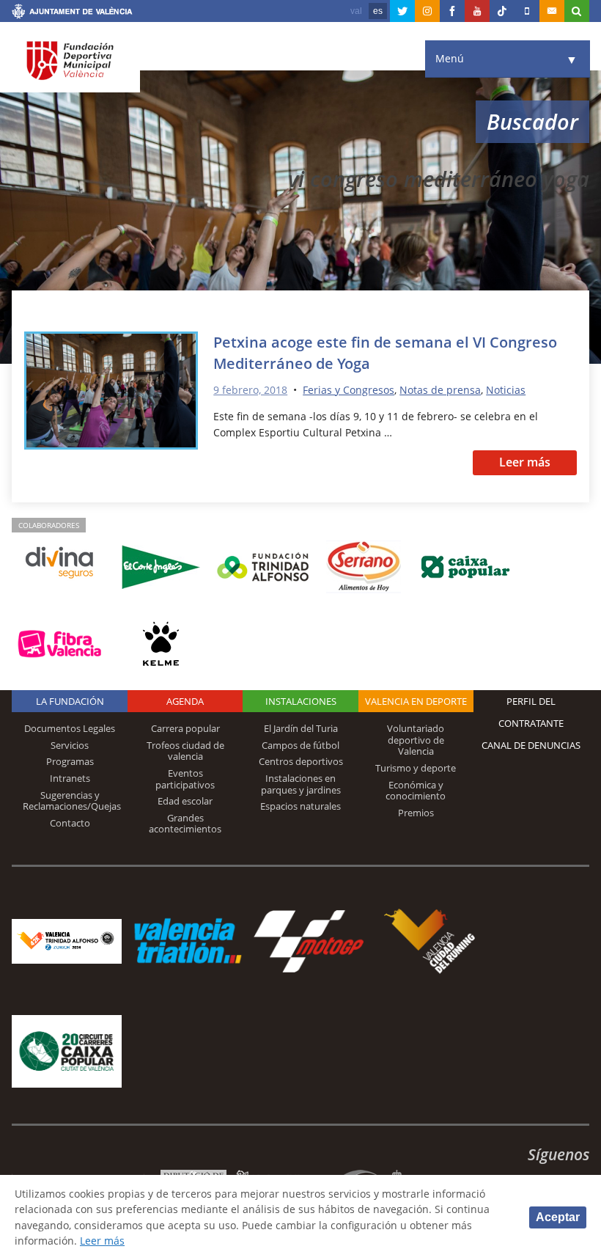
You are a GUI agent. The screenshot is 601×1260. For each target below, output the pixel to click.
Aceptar (558, 1217)
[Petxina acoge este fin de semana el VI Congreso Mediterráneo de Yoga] (111, 393)
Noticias (506, 390)
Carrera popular (185, 728)
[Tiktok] (502, 11)
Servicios (70, 745)
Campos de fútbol (300, 745)
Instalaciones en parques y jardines (301, 784)
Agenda (185, 701)
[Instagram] (427, 11)
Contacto (70, 822)
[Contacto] (551, 11)
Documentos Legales (69, 728)
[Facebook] (452, 11)
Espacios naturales (300, 806)
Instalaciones (300, 701)
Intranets (70, 778)
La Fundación (70, 701)
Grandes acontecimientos (185, 823)
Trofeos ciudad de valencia (185, 751)
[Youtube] (477, 11)
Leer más (524, 462)
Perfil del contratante (531, 712)
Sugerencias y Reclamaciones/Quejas (72, 800)
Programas (70, 761)
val (356, 11)
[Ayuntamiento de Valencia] (72, 13)
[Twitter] (402, 11)
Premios (416, 812)
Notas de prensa (440, 390)
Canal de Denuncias (531, 745)
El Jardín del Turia (301, 728)
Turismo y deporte (415, 767)
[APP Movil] (527, 11)
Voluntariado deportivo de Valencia (415, 740)
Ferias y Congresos (348, 390)
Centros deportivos (301, 761)
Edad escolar (185, 800)
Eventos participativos (185, 778)
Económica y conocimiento (416, 790)
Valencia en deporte (416, 701)
